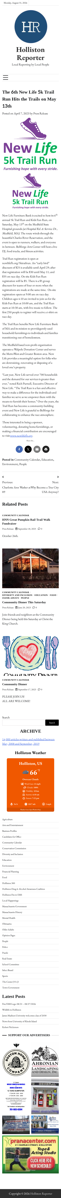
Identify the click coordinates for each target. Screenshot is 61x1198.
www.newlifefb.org (21, 436)
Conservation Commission (14, 848)
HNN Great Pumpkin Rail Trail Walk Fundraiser (26, 521)
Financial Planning (10, 871)
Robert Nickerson (10, 1027)
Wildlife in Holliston (11, 1009)
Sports (5, 976)
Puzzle (5, 952)
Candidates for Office (11, 836)
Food (53, 595)
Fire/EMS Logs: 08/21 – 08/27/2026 (19, 1003)
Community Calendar (27, 459)
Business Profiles (9, 830)
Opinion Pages (8, 935)
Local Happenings (10, 900)
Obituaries (7, 923)
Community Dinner (14, 684)
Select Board (7, 970)
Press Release (40, 113)
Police (5, 947)
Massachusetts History (12, 912)
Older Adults (10, 598)
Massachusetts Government (14, 906)
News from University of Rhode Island (19, 1021)
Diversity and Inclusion (17, 595)
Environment (10, 464)
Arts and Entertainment (12, 825)
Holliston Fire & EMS (12, 894)
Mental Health (8, 918)
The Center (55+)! (10, 981)
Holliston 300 (8, 883)
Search (6, 717)
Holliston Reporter (30, 53)
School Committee (10, 964)
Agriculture (7, 819)
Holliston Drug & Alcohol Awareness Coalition (23, 889)
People (23, 464)
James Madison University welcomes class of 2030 (24, 1015)
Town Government (10, 987)
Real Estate (7, 958)
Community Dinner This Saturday (24, 602)
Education (47, 459)
